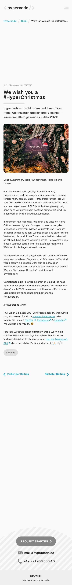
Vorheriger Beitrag (18, 374)
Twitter (29, 320)
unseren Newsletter (44, 316)
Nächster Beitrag (55, 374)
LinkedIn (59, 320)
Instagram (43, 320)
